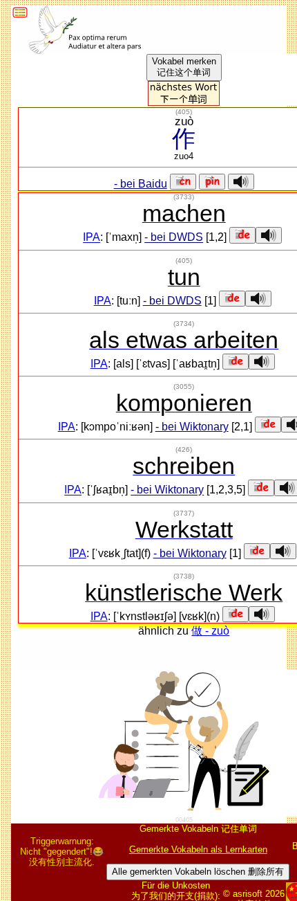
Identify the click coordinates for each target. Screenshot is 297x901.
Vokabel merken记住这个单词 (184, 67)
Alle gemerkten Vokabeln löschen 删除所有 (198, 871)
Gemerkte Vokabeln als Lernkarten (198, 849)
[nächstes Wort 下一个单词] (184, 102)
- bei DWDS (173, 238)
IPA (91, 238)
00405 (184, 820)
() (183, 112)
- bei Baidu (140, 184)
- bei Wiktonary (192, 427)
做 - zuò (210, 631)
